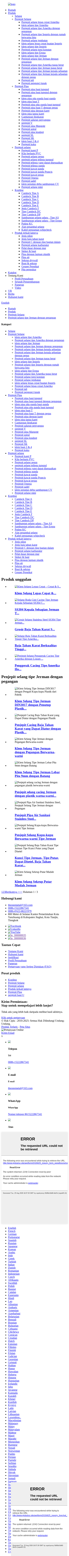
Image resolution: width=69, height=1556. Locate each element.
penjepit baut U (16, 995)
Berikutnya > (12, 891)
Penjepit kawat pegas (32, 174)
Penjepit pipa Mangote (33, 126)
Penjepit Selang (23, 19)
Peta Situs (25, 1026)
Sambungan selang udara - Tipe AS (40, 217)
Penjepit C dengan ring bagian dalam (40, 242)
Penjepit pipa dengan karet (35, 110)
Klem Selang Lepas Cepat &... (35, 593)
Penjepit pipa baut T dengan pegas (39, 107)
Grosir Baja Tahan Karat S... (35, 629)
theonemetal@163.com (20, 905)
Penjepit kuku (28, 144)
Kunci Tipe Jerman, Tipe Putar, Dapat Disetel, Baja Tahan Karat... (37, 861)
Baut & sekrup (29, 263)
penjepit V (26, 122)
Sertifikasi (13, 957)
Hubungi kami (15, 297)
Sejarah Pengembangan (27, 281)
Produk (12, 13)
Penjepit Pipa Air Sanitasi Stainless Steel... (32, 817)
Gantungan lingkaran (32, 116)
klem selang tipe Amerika (34, 25)
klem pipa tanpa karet (32, 113)
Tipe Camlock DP (31, 214)
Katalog (12, 272)
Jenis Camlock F (30, 208)
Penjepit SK (27, 138)
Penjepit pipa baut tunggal (35, 89)
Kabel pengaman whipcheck (36, 229)
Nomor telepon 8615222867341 (25, 1114)
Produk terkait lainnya (26, 232)
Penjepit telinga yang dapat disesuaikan (42, 162)
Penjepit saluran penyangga (35, 119)
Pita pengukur (28, 269)
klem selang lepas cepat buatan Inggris (41, 43)
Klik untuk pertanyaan (13, 1017)
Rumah (12, 9)
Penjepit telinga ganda (33, 165)
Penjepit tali (27, 80)
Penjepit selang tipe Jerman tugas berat (41, 68)
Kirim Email (7, 1032)
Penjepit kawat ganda (32, 168)
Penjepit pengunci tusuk (34, 83)
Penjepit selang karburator (35, 245)
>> (20, 891)
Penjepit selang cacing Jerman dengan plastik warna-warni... (35, 794)
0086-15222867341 (18, 908)
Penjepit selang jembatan (34, 40)
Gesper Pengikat (30, 266)
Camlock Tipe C (30, 199)
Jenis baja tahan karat (32, 239)
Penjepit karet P (29, 150)
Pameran (19, 284)
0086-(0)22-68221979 (19, 911)
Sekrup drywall (29, 260)
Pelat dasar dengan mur (33, 248)
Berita (11, 293)
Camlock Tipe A (30, 193)
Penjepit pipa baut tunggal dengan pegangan (38, 401)
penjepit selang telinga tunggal (37, 159)
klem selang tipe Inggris (34, 46)
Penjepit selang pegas (32, 156)
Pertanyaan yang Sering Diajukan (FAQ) (29, 966)
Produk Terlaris (9, 1026)
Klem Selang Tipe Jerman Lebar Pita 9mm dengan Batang (37, 774)
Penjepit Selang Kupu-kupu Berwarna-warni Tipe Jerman (35, 836)
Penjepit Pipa (22, 86)
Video (18, 287)
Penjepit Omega (29, 177)
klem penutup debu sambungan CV (40, 184)
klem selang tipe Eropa (33, 52)
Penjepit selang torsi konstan (36, 49)
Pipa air (25, 257)
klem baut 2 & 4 (30, 141)
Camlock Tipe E (30, 205)
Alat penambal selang (32, 226)
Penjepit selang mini (32, 187)
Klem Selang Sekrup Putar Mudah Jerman (33, 883)
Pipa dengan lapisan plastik (35, 254)
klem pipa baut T (30, 101)
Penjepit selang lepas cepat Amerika (40, 22)
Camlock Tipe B (30, 196)
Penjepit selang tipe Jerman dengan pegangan (32, 317)
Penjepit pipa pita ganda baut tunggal (40, 104)
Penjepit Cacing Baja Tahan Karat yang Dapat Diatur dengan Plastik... (38, 728)
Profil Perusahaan (24, 278)
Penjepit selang (23, 147)
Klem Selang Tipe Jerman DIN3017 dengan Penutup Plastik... (33, 704)
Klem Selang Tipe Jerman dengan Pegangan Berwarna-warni (35, 752)
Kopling (19, 190)
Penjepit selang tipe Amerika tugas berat (42, 64)
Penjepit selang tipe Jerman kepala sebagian (44, 71)
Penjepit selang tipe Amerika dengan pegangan (39, 340)
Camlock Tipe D (30, 202)
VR (10, 290)
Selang (18, 16)
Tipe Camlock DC (31, 211)
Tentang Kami (15, 951)
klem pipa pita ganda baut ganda (38, 98)
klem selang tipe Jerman (34, 55)
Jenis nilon (27, 235)
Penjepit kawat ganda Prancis (36, 171)
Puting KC (27, 223)
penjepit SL (27, 135)
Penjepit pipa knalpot (32, 132)
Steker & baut (28, 251)
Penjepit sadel (28, 180)
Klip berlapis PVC (31, 153)
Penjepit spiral (28, 129)
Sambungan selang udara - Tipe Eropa (41, 220)
